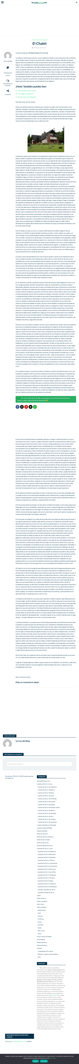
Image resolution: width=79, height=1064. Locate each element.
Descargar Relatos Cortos (19, 1041)
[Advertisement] (39, 20)
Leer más (53, 1058)
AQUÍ (54, 995)
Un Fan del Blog (8, 61)
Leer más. (44, 1061)
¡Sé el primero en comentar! (7, 84)
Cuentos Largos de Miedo (39, 40)
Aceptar (35, 1061)
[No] (77, 1059)
